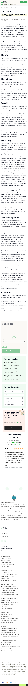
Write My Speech (5, 612)
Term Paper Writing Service (7, 604)
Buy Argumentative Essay (7, 576)
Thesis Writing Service (6, 608)
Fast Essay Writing (5, 566)
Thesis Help (4, 606)
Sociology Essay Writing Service (9, 628)
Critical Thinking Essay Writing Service (10, 646)
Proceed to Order (10, 350)
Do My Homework (5, 556)
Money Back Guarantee (7, 548)
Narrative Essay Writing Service (9, 630)
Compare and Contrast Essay (8, 640)
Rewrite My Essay (5, 560)
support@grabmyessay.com (8, 538)
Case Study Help (5, 572)
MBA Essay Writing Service (7, 564)
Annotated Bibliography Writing (9, 580)
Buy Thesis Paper (5, 644)
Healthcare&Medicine (11, 7)
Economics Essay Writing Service (9, 574)
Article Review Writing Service (8, 586)
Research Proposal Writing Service (9, 602)
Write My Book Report (6, 600)
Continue (13, 428)
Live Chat (4, 4)
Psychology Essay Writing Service (9, 618)
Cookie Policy (4, 550)
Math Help (3, 626)
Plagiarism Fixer (5, 616)
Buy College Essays (6, 642)
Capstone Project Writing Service (9, 588)
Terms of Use (4, 546)
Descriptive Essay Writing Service (9, 636)
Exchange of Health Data (11, 379)
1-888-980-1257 (13, 4)
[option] (14, 457)
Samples (3, 7)
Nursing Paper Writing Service (8, 598)
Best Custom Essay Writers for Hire (10, 650)
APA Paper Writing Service (7, 584)
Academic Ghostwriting (7, 570)
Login (16, 1)
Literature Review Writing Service (9, 594)
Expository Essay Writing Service (9, 620)
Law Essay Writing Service (7, 592)
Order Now (22, 684)
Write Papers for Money (7, 614)
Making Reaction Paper (7, 622)
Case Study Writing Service (8, 590)
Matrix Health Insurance (11, 368)
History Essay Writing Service (8, 632)
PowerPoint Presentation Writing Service (11, 634)
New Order (23, 1)
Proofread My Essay (6, 562)
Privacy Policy (4, 553)
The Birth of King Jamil (10, 362)
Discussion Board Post (6, 648)
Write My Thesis (5, 578)
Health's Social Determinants (12, 365)
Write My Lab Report (6, 558)
